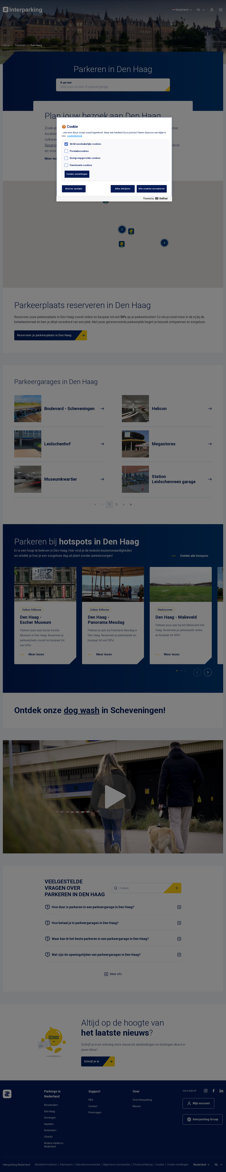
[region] (114, 159)
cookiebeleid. (75, 136)
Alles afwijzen (122, 188)
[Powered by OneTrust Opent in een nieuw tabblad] (156, 199)
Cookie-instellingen (77, 174)
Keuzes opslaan (73, 188)
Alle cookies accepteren (152, 188)
